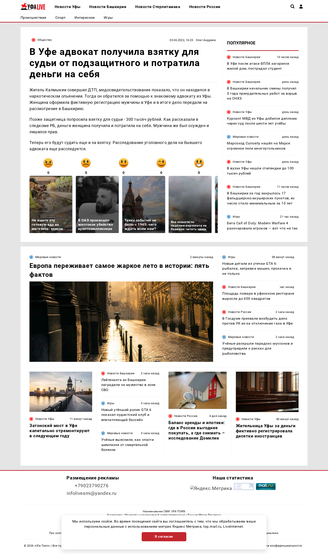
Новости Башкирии (246, 56)
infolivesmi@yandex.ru (92, 493)
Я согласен (164, 537)
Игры (236, 216)
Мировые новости (246, 136)
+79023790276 (92, 485)
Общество (44, 40)
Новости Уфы (242, 111)
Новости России (239, 312)
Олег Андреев (206, 40)
